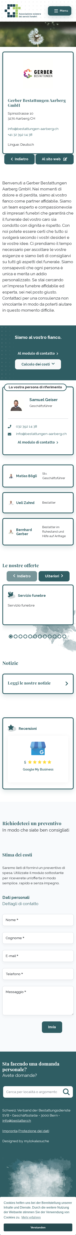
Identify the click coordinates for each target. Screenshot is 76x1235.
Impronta (10, 1131)
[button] (11, 636)
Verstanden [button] (38, 1227)
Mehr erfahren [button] (31, 1217)
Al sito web (51, 159)
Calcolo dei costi (35, 364)
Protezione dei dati (33, 1131)
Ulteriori (52, 576)
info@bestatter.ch (16, 1120)
